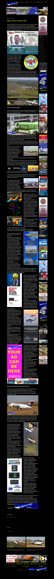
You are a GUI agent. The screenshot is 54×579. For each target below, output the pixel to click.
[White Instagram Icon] (14, 566)
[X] (11, 566)
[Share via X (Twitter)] (9, 517)
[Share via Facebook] (7, 517)
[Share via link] (13, 517)
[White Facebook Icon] (9, 566)
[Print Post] (15, 517)
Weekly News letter (9, 514)
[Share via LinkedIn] (11, 517)
